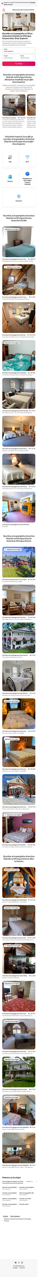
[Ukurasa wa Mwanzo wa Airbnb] (3, 10)
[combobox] (19, 51)
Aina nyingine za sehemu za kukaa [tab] (12, 1181)
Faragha (15, 1268)
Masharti (22, 1268)
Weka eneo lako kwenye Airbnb (23, 10)
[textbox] (10, 58)
